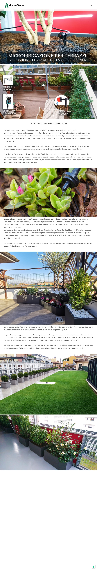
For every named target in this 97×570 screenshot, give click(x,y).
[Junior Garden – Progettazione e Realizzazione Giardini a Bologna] (14, 5)
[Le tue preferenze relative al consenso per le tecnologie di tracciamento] (93, 566)
